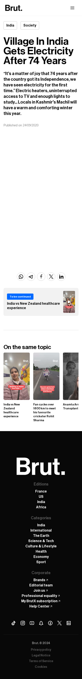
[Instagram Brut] (22, 623)
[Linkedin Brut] (68, 623)
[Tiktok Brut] (13, 623)
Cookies (41, 666)
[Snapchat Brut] (41, 623)
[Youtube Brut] (32, 623)
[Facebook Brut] (50, 623)
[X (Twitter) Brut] (59, 623)
